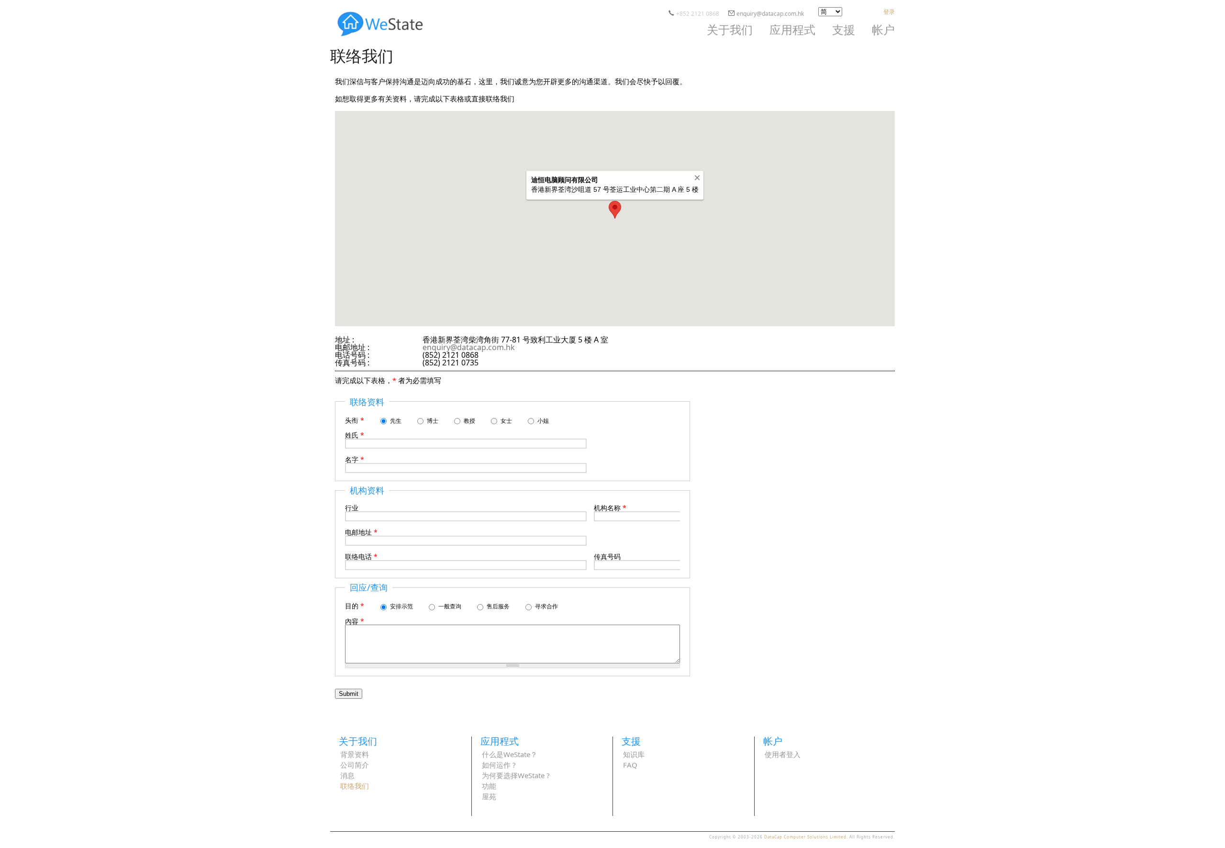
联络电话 (361, 556)
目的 (354, 605)
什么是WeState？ (509, 755)
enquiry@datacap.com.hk (770, 14)
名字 (354, 459)
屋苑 (489, 797)
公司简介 (354, 765)
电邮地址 (361, 532)
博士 (433, 421)
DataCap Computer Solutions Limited (805, 836)
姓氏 (354, 435)
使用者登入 (783, 755)
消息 (347, 776)
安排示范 (402, 606)
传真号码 (607, 556)
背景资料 (354, 755)
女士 (507, 421)
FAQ (630, 765)
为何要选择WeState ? (516, 776)
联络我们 (354, 786)
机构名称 (610, 508)
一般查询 (450, 606)
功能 (489, 786)
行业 (351, 508)
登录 (889, 12)
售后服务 (499, 606)
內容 (354, 621)
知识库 (634, 755)
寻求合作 (546, 606)
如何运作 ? (499, 765)
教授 (470, 421)
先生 (396, 421)
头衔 (354, 420)
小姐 (543, 421)
